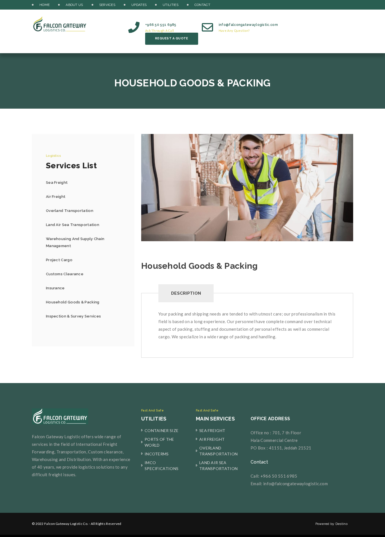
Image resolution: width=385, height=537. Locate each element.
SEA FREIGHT (212, 430)
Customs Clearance (64, 274)
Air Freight (55, 196)
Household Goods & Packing (72, 302)
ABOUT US (74, 5)
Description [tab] (186, 293)
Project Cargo (59, 260)
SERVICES (107, 5)
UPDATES (139, 5)
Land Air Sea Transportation (72, 225)
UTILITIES (170, 5)
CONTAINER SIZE (161, 430)
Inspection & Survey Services (73, 316)
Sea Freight (57, 182)
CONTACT (202, 5)
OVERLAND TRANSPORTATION (218, 451)
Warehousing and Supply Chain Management (75, 242)
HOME (44, 5)
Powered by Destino (331, 524)
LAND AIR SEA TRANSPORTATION (218, 465)
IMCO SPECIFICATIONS (161, 465)
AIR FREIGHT (212, 439)
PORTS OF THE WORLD (159, 442)
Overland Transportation (69, 211)
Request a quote (171, 38)
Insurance (55, 288)
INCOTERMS (157, 453)
